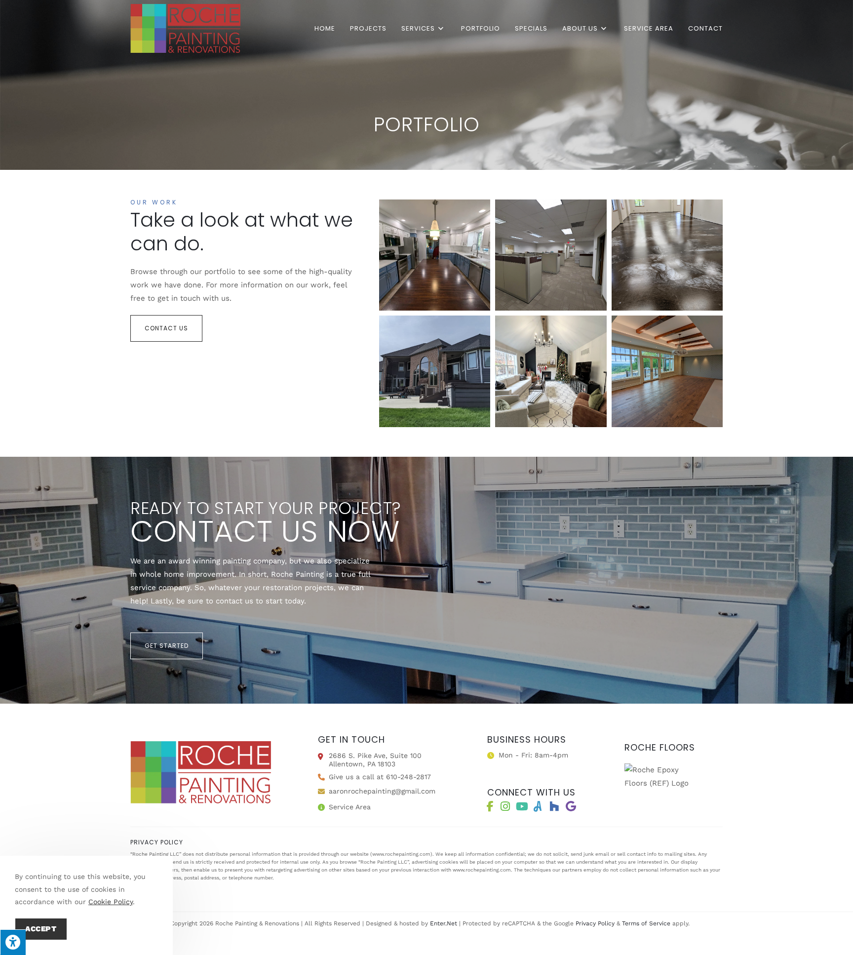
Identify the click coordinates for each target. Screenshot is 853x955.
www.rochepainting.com (401, 854)
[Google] (570, 806)
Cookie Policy (110, 902)
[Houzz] (553, 806)
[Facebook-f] (490, 806)
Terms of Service (646, 923)
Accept (41, 928)
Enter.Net (443, 923)
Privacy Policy (595, 923)
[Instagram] (505, 806)
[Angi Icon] (537, 806)
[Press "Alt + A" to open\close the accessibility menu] (13, 942)
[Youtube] (521, 806)
